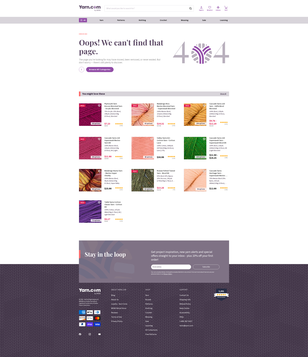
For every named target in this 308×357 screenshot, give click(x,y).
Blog (113, 295)
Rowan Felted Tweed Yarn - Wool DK (166, 172)
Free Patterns (151, 334)
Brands (148, 299)
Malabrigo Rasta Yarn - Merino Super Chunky (113, 173)
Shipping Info (185, 299)
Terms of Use (116, 317)
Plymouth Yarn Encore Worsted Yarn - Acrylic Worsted (113, 106)
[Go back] (81, 69)
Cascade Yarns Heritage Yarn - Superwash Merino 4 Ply (217, 173)
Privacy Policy (168, 274)
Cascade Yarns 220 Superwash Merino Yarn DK (112, 140)
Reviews (114, 312)
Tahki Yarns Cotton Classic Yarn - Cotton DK (113, 204)
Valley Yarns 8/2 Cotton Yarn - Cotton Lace (166, 140)
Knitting (142, 20)
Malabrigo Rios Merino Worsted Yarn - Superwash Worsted (166, 106)
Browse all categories (100, 69)
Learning (224, 20)
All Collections (151, 330)
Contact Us (184, 295)
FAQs (182, 317)
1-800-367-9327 (186, 321)
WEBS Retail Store (118, 308)
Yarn (101, 20)
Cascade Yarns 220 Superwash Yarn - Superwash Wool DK (217, 140)
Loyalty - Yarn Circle (119, 304)
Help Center (184, 308)
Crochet (163, 20)
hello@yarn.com (186, 325)
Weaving (184, 20)
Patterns (121, 20)
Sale (204, 20)
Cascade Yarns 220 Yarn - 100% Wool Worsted (217, 106)
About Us (115, 299)
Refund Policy (185, 304)
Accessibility (185, 312)
